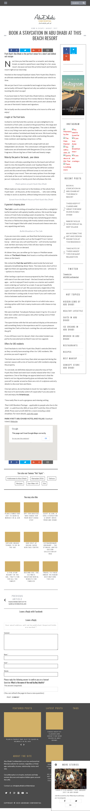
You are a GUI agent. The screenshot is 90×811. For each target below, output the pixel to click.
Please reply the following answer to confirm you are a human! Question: (26, 681)
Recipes (19, 483)
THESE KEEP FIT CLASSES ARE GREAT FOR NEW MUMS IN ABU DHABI (73, 209)
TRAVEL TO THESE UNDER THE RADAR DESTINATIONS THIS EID (50, 576)
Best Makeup (70, 358)
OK (46, 438)
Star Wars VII (33, 483)
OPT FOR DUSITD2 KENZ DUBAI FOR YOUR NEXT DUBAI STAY (31, 517)
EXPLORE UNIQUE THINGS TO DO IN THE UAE (13, 545)
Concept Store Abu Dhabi (71, 366)
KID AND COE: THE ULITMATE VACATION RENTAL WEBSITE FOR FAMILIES (31, 577)
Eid (44, 483)
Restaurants (70, 345)
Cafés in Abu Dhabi (70, 319)
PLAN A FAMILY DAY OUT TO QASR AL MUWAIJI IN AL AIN (12, 516)
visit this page (32, 413)
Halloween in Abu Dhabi (17, 478)
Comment (6, 633)
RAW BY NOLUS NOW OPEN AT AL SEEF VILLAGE (74, 224)
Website (14, 421)
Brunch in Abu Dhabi (71, 337)
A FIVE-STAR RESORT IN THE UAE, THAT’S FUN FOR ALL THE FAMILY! (13, 577)
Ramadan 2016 (38, 478)
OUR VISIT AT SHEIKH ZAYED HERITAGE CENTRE (31, 545)
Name (6, 654)
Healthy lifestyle (73, 311)
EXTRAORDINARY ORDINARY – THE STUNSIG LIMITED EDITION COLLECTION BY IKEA (50, 548)
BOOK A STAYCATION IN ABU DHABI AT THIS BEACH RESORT (73, 191)
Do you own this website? (20, 438)
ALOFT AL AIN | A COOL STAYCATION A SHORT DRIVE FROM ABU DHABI (50, 517)
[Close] (56, 764)
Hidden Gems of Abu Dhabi (72, 303)
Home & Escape (37, 28)
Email (6, 663)
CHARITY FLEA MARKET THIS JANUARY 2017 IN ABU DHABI (71, 791)
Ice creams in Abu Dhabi (71, 328)
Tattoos (52, 478)
